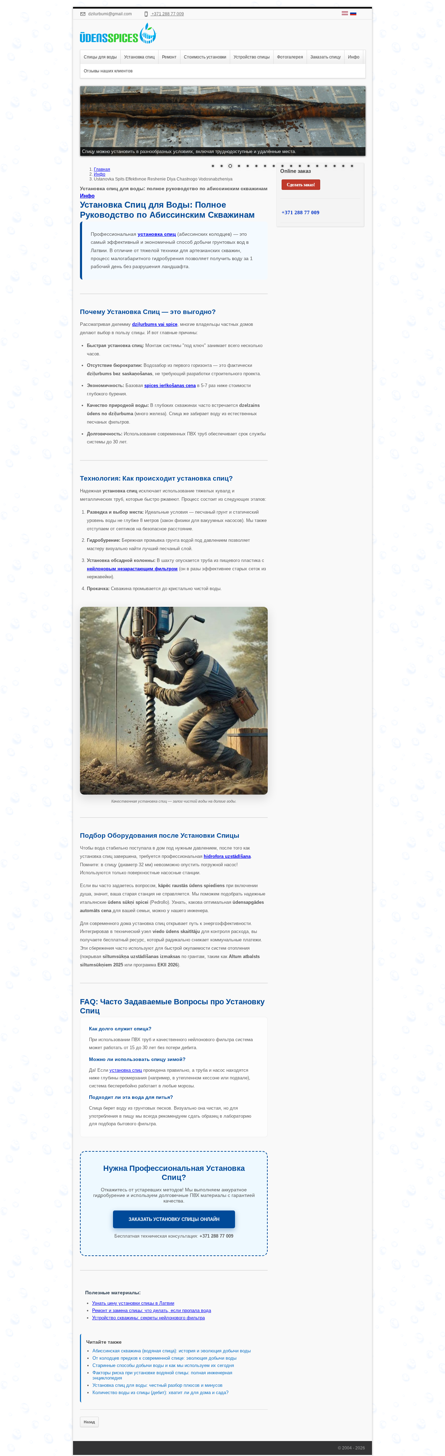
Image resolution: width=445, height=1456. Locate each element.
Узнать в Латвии (133, 1303)
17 (352, 166)
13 (317, 166)
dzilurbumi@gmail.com (109, 13)
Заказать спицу (325, 57)
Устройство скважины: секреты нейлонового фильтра (148, 1317)
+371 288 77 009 (167, 13)
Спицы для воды (100, 57)
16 (343, 166)
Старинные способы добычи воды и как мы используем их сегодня (163, 1365)
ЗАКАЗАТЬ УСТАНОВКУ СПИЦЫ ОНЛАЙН (174, 1219)
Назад (89, 1422)
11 (300, 166)
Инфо (353, 57)
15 (334, 166)
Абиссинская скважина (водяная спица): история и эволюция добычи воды (171, 1350)
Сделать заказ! (301, 184)
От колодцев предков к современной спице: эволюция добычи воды (164, 1358)
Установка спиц (139, 57)
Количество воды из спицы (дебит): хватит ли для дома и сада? (160, 1392)
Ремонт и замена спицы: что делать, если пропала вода (151, 1310)
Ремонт (169, 57)
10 (291, 166)
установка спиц (126, 1070)
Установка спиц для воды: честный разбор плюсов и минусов (157, 1385)
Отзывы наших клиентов (108, 71)
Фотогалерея (290, 57)
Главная (102, 169)
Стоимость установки (205, 57)
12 (308, 166)
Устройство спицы (252, 57)
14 (326, 166)
